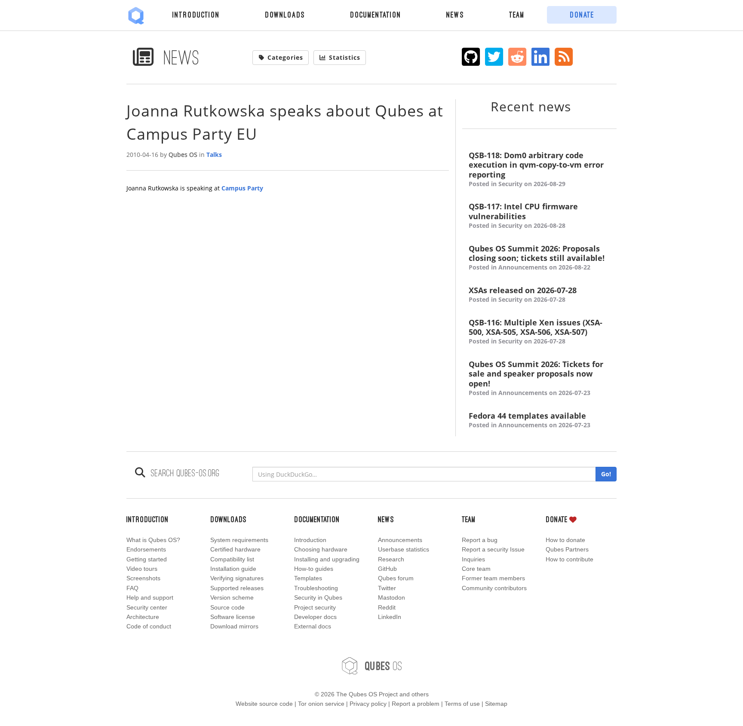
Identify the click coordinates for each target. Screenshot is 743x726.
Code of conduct (148, 626)
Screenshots (143, 578)
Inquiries (473, 559)
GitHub (387, 568)
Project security (315, 607)
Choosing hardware (320, 549)
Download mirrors (234, 626)
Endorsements (146, 549)
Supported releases (237, 588)
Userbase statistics (403, 549)
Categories (285, 57)
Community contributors (494, 588)
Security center (146, 607)
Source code (227, 607)
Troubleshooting (316, 588)
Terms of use (462, 703)
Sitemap (496, 703)
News (455, 15)
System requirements (239, 539)
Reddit (387, 607)
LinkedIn (389, 616)
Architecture (142, 616)
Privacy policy (368, 703)
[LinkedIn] (540, 56)
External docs (312, 626)
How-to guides (313, 568)
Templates (308, 578)
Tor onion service (321, 703)
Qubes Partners (567, 549)
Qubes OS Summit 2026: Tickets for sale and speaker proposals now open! (536, 378)
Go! (606, 474)
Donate (582, 15)
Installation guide (233, 568)
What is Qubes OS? (153, 539)
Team (517, 15)
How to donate (565, 539)
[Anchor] (581, 105)
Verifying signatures (237, 578)
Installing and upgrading (326, 559)
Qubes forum (396, 578)
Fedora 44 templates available (529, 420)
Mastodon (391, 597)
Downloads (285, 15)
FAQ (132, 588)
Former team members (493, 578)
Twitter (387, 588)
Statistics (344, 57)
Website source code (264, 703)
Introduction (196, 15)
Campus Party (242, 188)
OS (383, 666)
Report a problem (415, 703)
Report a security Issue (493, 549)
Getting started (146, 559)
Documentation (375, 15)
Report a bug (479, 539)
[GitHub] (471, 56)
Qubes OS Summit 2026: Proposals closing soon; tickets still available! (537, 258)
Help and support (149, 597)
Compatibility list (232, 559)
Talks (214, 154)
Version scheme (232, 597)
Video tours (141, 568)
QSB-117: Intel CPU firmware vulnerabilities (523, 216)
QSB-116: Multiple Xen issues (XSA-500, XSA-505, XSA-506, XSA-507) (535, 332)
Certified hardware (235, 549)
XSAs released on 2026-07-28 (523, 294)
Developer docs (315, 616)
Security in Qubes (318, 597)
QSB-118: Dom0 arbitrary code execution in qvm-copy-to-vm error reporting (536, 169)
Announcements (400, 539)
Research (391, 559)
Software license (232, 616)
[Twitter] (494, 56)
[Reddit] (517, 56)
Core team (476, 568)
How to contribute (569, 559)
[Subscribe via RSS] (564, 56)
